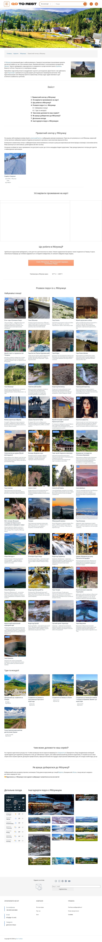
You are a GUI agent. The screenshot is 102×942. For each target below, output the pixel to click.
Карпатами (11, 73)
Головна (9, 53)
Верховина (39, 826)
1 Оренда (85, 837)
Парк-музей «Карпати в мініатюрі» (62, 453)
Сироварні (79, 432)
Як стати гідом (40, 907)
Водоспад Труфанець (58, 556)
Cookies (70, 914)
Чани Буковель (8, 658)
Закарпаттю (61, 753)
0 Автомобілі (68, 805)
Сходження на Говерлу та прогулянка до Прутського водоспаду (36, 699)
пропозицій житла (36, 138)
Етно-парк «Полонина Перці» (13, 320)
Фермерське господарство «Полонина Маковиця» (84, 454)
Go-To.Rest (19, 939)
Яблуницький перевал (58, 521)
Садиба (7, 155)
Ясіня (74, 772)
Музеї (78, 299)
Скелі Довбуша (80, 488)
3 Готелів (32, 844)
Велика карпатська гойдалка (12, 420)
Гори (54, 299)
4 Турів (81, 798)
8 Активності (64, 830)
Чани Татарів (56, 590)
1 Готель (55, 820)
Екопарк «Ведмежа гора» (35, 453)
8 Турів (33, 862)
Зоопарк (31, 432)
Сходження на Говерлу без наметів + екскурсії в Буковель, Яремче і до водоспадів (86, 699)
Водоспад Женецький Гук (35, 590)
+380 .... (8, 180)
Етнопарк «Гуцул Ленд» (35, 556)
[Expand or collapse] (72, 93)
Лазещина (87, 816)
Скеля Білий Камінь (58, 488)
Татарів (63, 858)
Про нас (38, 911)
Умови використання (73, 911)
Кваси (86, 826)
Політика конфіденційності (75, 907)
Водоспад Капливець (58, 387)
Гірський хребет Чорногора (60, 623)
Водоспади (55, 365)
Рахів (39, 842)
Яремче (6, 66)
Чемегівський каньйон (34, 387)
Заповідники (8, 602)
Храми (30, 398)
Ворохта (60, 772)
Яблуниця (23, 53)
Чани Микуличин (81, 623)
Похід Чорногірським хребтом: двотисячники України (13, 731)
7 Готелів (32, 819)
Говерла (30, 521)
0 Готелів (55, 837)
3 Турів (57, 830)
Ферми (83, 432)
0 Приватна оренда (43, 805)
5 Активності (88, 829)
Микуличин (86, 859)
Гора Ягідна (55, 353)
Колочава (86, 835)
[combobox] (46, 4)
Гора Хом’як (55, 320)
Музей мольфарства (82, 420)
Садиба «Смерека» (10, 176)
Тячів (62, 835)
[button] (8, 807)
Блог (37, 914)
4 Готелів (55, 860)
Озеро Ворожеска (9, 590)
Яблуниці (8, 62)
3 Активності (40, 821)
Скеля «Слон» (32, 488)
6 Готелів (79, 796)
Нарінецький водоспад (83, 387)
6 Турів (33, 846)
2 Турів (52, 805)
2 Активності (59, 805)
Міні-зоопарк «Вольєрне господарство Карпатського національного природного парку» (14, 523)
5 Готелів (33, 805)
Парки (6, 299)
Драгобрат (63, 826)
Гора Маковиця (8, 387)
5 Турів (92, 837)
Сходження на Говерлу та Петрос (62, 697)
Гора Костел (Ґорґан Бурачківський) (39, 353)
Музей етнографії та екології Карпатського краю (60, 421)
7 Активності (88, 798)
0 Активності (60, 822)
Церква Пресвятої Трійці (35, 420)
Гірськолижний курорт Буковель (51, 803)
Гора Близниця (80, 521)
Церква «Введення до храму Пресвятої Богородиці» (84, 557)
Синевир (39, 858)
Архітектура (8, 398)
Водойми (31, 299)
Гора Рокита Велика (82, 353)
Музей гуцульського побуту (84, 320)
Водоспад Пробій (33, 623)
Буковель (58, 66)
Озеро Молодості (9, 556)
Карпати (15, 53)
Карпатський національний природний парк (12, 624)
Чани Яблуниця (32, 320)
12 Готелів (55, 828)
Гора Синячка (8, 488)
